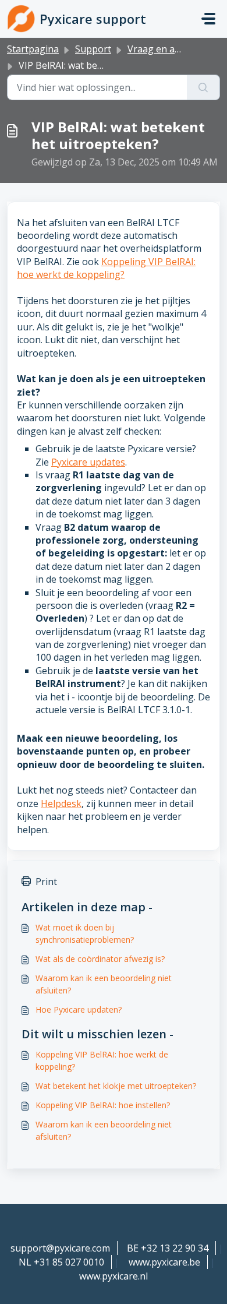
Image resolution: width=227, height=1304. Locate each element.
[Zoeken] (203, 87)
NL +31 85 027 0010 (61, 1262)
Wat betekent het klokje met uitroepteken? (116, 1085)
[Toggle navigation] (208, 18)
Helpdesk (61, 803)
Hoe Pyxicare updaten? (79, 1009)
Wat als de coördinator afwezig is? (100, 958)
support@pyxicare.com (60, 1248)
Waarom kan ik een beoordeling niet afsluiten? (104, 984)
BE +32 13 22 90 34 (167, 1248)
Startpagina (33, 49)
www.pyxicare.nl (113, 1276)
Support (93, 49)
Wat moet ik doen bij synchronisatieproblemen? (85, 933)
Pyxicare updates (88, 462)
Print (46, 881)
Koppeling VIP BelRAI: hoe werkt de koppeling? (106, 268)
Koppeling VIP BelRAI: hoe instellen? (103, 1105)
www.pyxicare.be (164, 1262)
